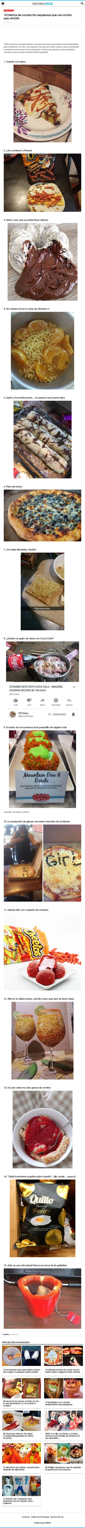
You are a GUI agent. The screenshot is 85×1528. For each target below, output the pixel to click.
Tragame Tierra (8, 10)
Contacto (26, 1517)
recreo (42, 3)
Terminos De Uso (57, 1517)
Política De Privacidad (40, 1517)
